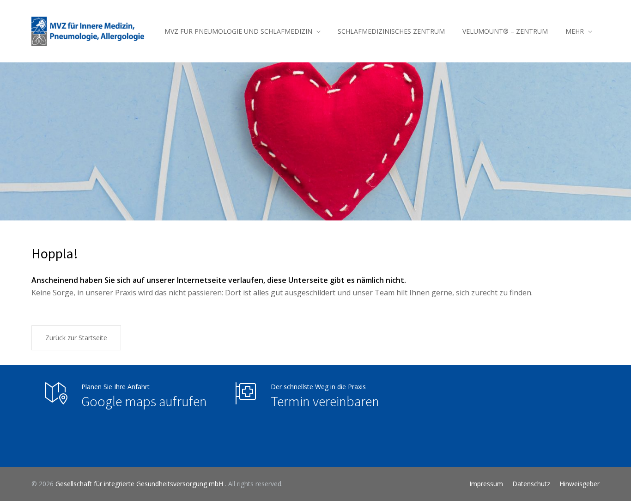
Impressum (486, 483)
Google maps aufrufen (144, 401)
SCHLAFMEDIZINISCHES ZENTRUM (391, 31)
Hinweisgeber (579, 483)
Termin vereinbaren (325, 401)
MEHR (574, 31)
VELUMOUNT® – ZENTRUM (505, 31)
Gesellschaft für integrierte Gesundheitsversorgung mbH (140, 483)
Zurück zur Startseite (76, 337)
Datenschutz (531, 483)
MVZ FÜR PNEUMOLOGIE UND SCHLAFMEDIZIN (238, 31)
